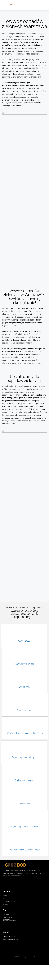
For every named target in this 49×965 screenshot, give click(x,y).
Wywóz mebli (24, 803)
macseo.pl (32, 957)
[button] (44, 4)
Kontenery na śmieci (24, 664)
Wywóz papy (24, 687)
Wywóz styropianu (25, 710)
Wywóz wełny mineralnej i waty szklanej (25, 733)
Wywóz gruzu (24, 640)
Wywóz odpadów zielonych (24, 757)
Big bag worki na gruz (24, 780)
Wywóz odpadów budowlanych (24, 826)
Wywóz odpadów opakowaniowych (24, 849)
